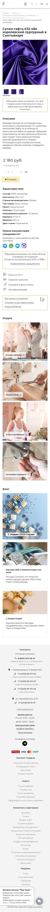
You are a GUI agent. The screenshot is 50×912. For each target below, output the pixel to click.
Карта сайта (25, 863)
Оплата (25, 816)
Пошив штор (12, 395)
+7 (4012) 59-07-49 (27, 674)
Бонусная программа (25, 834)
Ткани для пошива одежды (25, 763)
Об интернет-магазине (25, 856)
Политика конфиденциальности (26, 852)
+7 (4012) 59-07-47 (27, 681)
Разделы (25, 869)
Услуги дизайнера (15, 434)
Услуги (25, 781)
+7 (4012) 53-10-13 (26, 703)
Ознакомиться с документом (25, 263)
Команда (26, 884)
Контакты (25, 650)
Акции (26, 849)
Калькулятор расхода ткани (25, 827)
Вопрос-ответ (25, 820)
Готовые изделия (25, 774)
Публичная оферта (25, 859)
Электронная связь (25, 725)
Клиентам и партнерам (25, 808)
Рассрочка (26, 845)
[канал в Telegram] (5, 245)
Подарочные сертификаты (25, 841)
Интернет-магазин (25, 654)
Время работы (25, 715)
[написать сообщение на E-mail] (17, 245)
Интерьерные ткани (25, 766)
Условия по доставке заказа (19, 302)
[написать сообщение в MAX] (24, 245)
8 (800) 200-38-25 (26, 658)
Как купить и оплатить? (16, 298)
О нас (25, 873)
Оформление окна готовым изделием (25, 800)
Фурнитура (26, 770)
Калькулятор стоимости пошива (25, 831)
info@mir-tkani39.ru (25, 729)
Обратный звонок (25, 709)
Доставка (25, 813)
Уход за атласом (13, 306)
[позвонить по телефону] (11, 245)
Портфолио (25, 881)
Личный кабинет (25, 838)
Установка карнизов (16, 474)
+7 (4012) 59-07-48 (27, 689)
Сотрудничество (25, 877)
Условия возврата (26, 823)
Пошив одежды (14, 355)
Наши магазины (25, 732)
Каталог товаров (26, 758)
